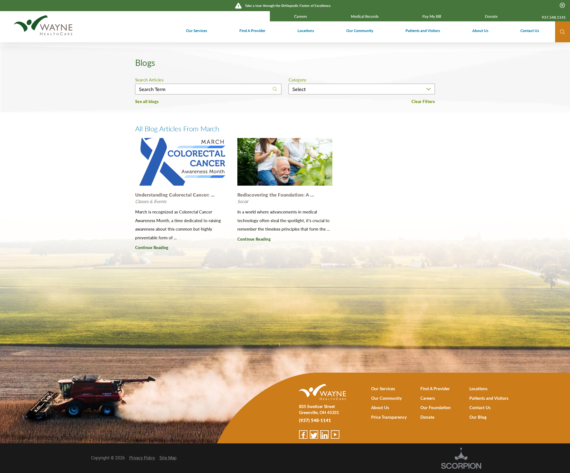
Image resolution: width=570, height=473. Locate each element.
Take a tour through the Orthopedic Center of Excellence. (288, 5)
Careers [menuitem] (300, 16)
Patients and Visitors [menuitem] (422, 30)
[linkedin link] (324, 434)
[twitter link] (314, 434)
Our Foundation (435, 407)
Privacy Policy (142, 458)
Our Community (386, 398)
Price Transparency (389, 417)
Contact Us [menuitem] (529, 30)
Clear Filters (423, 101)
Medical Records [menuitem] (365, 16)
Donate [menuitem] (491, 16)
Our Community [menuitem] (359, 30)
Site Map (168, 458)
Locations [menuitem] (305, 30)
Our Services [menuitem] (196, 30)
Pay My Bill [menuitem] (431, 16)
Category (297, 80)
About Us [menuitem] (480, 30)
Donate (427, 417)
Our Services (383, 388)
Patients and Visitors (488, 398)
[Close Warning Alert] (562, 5)
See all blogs (147, 101)
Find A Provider (435, 388)
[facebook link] (303, 434)
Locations (478, 388)
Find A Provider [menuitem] (252, 30)
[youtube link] (335, 434)
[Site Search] (562, 32)
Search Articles (149, 80)
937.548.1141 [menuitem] (554, 17)
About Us (380, 407)
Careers (427, 398)
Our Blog (478, 417)
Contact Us (480, 407)
